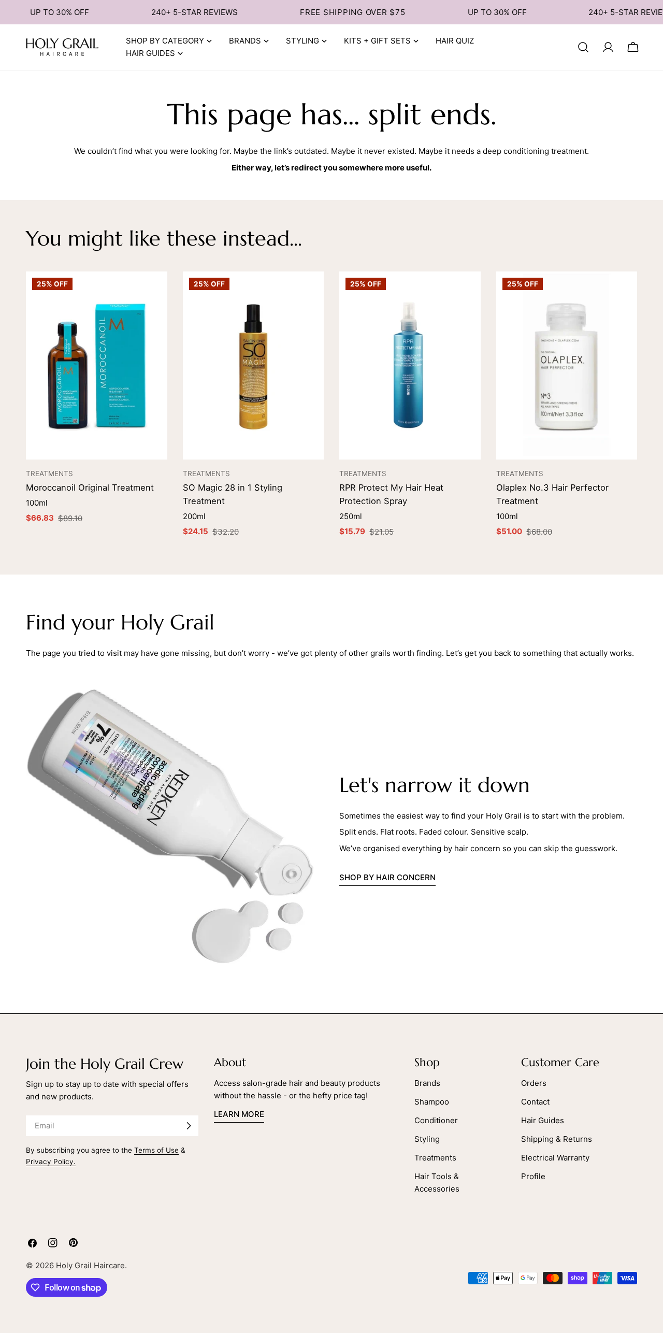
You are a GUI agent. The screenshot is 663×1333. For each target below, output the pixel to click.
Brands (427, 1083)
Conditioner (436, 1120)
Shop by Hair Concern (387, 877)
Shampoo (431, 1102)
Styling (427, 1139)
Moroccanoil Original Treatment (90, 487)
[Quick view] (154, 292)
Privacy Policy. (51, 1161)
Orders (533, 1083)
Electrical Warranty (555, 1158)
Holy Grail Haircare (90, 1265)
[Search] (583, 47)
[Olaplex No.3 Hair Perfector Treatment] (567, 365)
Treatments (435, 1158)
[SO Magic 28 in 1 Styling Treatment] (253, 365)
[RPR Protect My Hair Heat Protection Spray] (410, 365)
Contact (535, 1102)
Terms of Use (156, 1150)
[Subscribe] (188, 1126)
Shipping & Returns (556, 1139)
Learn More (239, 1114)
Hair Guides (542, 1120)
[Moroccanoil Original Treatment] (96, 365)
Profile (533, 1176)
